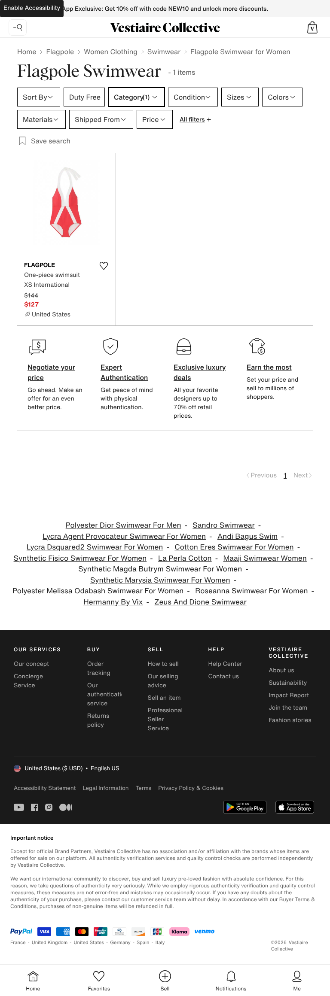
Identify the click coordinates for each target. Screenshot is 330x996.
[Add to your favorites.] (103, 266)
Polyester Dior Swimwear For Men (123, 525)
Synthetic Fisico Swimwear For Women (80, 558)
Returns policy (98, 720)
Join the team (288, 707)
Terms (143, 788)
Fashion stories (290, 720)
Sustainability (288, 682)
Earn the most (269, 367)
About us (281, 670)
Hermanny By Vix (113, 602)
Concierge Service (28, 681)
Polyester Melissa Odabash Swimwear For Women (97, 591)
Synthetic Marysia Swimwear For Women (160, 580)
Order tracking (98, 668)
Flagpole (60, 51)
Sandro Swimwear (223, 525)
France (18, 942)
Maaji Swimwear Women (264, 558)
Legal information (105, 788)
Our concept (31, 663)
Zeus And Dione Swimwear (200, 602)
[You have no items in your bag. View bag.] (312, 27)
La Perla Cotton (185, 558)
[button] (312, 27)
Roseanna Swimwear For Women (251, 591)
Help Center (225, 663)
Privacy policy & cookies (190, 788)
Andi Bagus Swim (247, 536)
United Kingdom (50, 942)
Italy (160, 942)
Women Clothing (111, 51)
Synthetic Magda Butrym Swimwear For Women (160, 569)
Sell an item (164, 697)
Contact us (223, 676)
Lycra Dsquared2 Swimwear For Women (95, 547)
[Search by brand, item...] (18, 27)
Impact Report (289, 695)
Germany (120, 942)
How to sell (163, 663)
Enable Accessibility (31, 7)
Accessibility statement (45, 788)
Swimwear (163, 51)
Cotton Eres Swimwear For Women (233, 547)
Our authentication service (107, 694)
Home (26, 51)
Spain (143, 942)
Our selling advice (163, 681)
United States (89, 942)
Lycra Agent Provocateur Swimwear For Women (124, 536)
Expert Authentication (124, 372)
